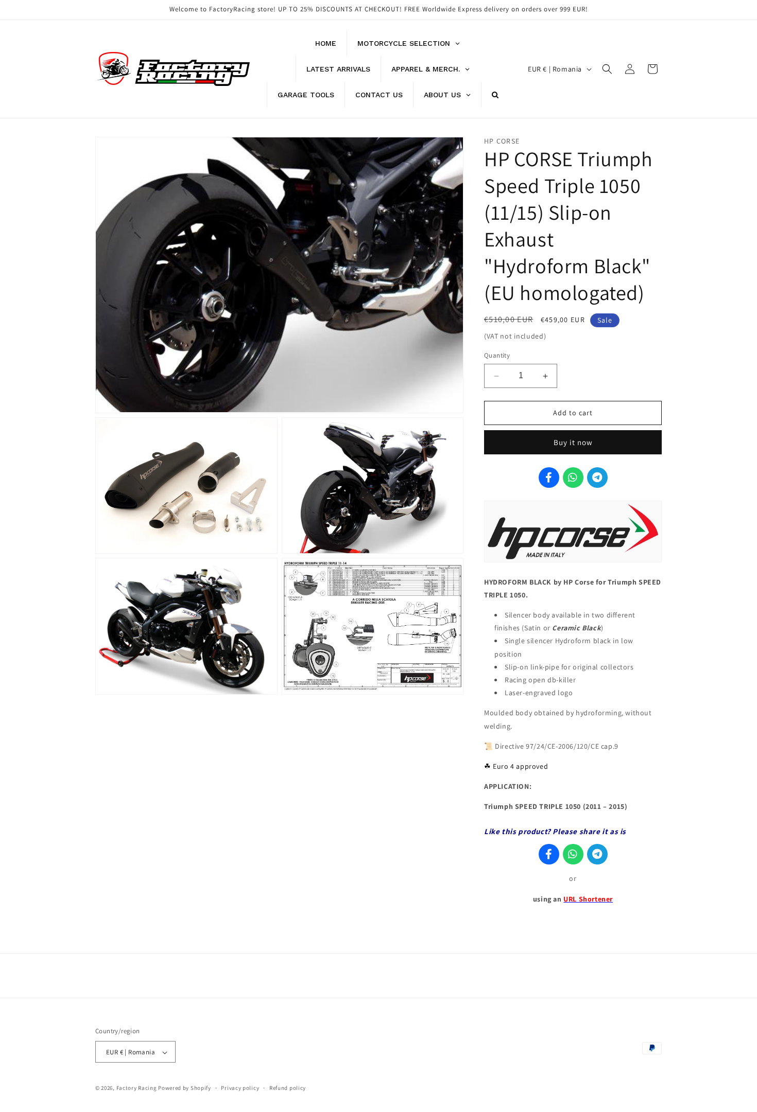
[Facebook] (549, 477)
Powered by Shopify (184, 1088)
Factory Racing (136, 1088)
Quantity (497, 355)
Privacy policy (240, 1087)
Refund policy (287, 1087)
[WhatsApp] (573, 477)
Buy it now (573, 442)
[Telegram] (597, 477)
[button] (607, 69)
